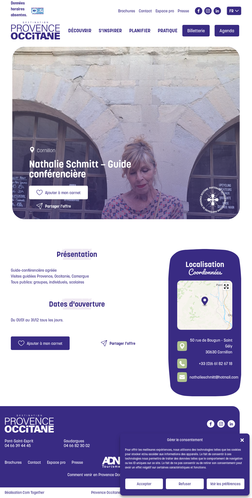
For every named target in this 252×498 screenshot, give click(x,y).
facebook (198, 11)
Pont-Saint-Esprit (19, 441)
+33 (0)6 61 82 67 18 (215, 363)
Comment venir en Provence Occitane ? (99, 474)
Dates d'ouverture (77, 304)
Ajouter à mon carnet (62, 192)
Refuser (185, 483)
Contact (145, 10)
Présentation (77, 254)
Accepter (144, 483)
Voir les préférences (225, 483)
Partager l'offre (58, 206)
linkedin (217, 11)
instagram (208, 11)
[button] (242, 439)
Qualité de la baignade (64, 10)
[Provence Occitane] (35, 30)
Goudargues (74, 441)
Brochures (126, 10)
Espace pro (165, 10)
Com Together (33, 492)
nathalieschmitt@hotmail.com (213, 377)
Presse (183, 10)
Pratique (167, 30)
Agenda (227, 30)
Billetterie (196, 30)
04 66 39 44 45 (18, 445)
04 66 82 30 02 (77, 445)
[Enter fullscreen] (226, 286)
